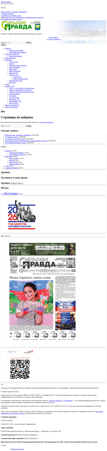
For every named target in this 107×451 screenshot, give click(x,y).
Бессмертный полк (16, 81)
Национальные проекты (17, 65)
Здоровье (20, 193)
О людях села (14, 98)
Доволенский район (16, 50)
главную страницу (46, 122)
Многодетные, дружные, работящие (14, 12)
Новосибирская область (17, 52)
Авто (2, 193)
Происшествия (10, 58)
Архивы (5, 183)
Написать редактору (12, 105)
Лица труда (17, 77)
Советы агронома (15, 56)
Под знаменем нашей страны (11, 19)
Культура (12, 82)
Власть (11, 64)
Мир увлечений (14, 71)
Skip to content (6, 2)
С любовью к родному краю (11, 15)
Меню (4, 45)
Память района (14, 94)
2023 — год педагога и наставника (21, 88)
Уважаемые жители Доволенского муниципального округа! (22, 17)
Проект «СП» (10, 86)
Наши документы (11, 107)
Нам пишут (13, 69)
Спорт (7, 84)
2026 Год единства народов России (21, 92)
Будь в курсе (13, 62)
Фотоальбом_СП (15, 101)
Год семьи (12, 96)
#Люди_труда (14, 75)
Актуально (11, 193)
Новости (8, 48)
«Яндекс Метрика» (55, 400)
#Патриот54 (13, 73)
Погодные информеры (53, 39)
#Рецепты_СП (14, 99)
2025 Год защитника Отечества (20, 90)
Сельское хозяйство (12, 54)
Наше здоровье (14, 67)
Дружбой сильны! (7, 14)
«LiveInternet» (68, 400)
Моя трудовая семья (20, 79)
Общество (8, 60)
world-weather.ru (53, 37)
